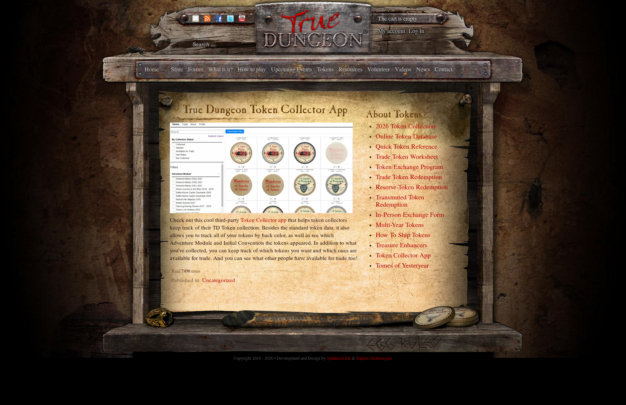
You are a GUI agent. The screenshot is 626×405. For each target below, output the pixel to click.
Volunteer (378, 69)
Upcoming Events (291, 69)
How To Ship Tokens (403, 234)
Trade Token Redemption (409, 176)
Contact (443, 69)
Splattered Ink (339, 358)
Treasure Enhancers (401, 244)
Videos (403, 69)
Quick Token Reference (406, 146)
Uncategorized (218, 280)
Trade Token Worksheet (407, 156)
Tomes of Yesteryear (402, 265)
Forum (195, 69)
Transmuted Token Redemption (400, 200)
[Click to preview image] (261, 166)
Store (177, 69)
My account (391, 30)
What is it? (220, 69)
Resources (350, 69)
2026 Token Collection (405, 125)
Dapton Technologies (374, 358)
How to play (252, 69)
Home (152, 69)
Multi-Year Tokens (400, 224)
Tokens (325, 69)
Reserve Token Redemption (412, 186)
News (423, 69)
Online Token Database (406, 136)
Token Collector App (403, 255)
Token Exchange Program (409, 166)
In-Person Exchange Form (410, 214)
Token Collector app (264, 219)
